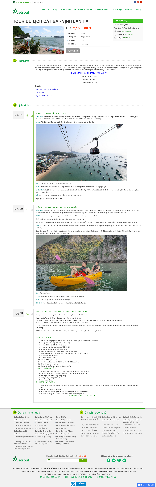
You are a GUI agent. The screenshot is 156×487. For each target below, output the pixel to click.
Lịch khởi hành (101, 10)
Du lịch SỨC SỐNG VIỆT (110, 433)
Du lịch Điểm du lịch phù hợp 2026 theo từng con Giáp (23, 447)
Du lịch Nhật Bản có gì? (110, 425)
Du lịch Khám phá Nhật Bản (90, 425)
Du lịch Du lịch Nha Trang (43, 417)
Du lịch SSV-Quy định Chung (132, 433)
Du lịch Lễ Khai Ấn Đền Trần (65, 425)
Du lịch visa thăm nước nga (90, 433)
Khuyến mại (117, 10)
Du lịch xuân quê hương (43, 436)
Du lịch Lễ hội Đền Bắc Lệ (22, 425)
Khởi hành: (72, 44)
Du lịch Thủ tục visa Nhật (131, 425)
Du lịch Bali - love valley (89, 427)
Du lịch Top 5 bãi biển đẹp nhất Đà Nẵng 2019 (43, 442)
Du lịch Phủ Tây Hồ (41, 423)
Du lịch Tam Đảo (40, 425)
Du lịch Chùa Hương (20, 434)
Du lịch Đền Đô (61, 428)
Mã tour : (71, 33)
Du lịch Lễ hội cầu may (63, 420)
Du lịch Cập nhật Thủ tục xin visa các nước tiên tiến (132, 421)
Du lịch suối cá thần (41, 428)
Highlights (23, 61)
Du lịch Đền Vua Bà (20, 431)
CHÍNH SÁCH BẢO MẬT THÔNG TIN (78, 477)
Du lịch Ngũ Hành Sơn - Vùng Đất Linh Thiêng (66, 437)
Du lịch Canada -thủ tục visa (111, 417)
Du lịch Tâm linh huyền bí (110, 420)
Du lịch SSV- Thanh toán (89, 436)
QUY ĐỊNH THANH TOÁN (106, 477)
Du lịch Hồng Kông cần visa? (132, 430)
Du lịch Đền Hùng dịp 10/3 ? (44, 434)
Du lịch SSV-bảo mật (109, 436)
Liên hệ (138, 10)
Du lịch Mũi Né (61, 417)
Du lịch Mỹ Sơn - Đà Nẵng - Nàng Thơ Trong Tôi (23, 442)
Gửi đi (83, 460)
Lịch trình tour (26, 105)
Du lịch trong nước (62, 10)
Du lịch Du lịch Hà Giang (22, 417)
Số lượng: (72, 40)
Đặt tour (73, 50)
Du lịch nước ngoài (83, 10)
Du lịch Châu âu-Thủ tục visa (132, 417)
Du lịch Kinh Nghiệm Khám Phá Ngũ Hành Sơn (65, 442)
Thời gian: (72, 37)
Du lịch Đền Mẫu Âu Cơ (43, 431)
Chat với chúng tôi (147, 485)
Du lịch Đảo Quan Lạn (63, 434)
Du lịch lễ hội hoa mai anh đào (24, 428)
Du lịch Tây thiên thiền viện (65, 423)
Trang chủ (44, 10)
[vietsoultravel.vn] (78, 484)
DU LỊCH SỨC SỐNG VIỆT (50, 477)
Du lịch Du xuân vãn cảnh (43, 420)
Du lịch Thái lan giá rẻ (109, 430)
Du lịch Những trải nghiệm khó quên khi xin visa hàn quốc (91, 418)
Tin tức (128, 10)
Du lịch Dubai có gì (129, 427)
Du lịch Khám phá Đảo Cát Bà (24, 436)
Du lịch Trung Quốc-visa (89, 430)
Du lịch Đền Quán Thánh (64, 431)
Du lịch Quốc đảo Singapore (111, 427)
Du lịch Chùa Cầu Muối (21, 423)
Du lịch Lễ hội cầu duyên (22, 420)
